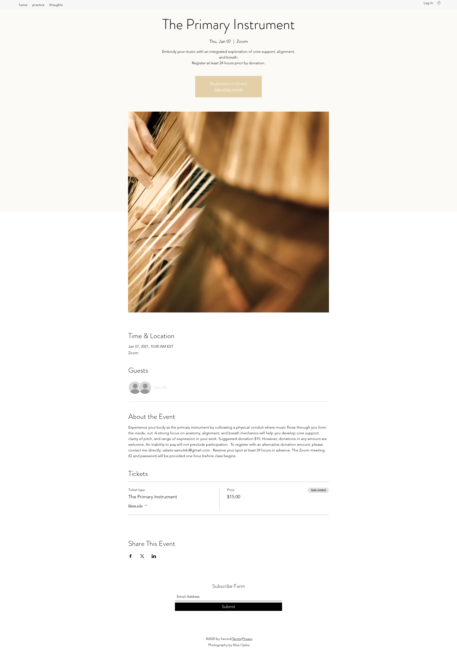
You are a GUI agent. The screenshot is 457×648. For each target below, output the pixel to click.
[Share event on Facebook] (130, 556)
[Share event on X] (142, 556)
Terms (236, 639)
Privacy (247, 639)
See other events (228, 89)
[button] (438, 3)
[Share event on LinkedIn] (154, 556)
